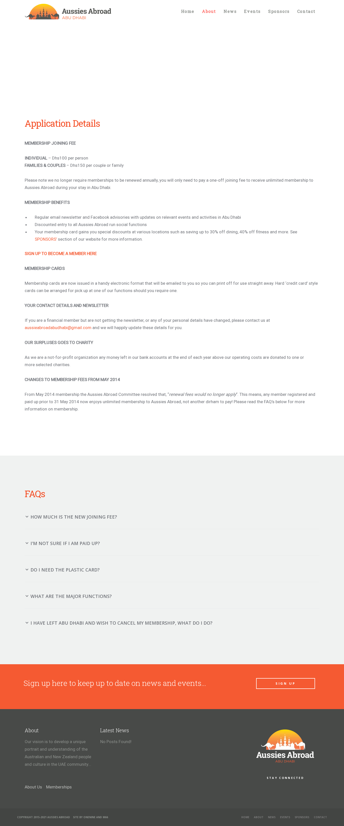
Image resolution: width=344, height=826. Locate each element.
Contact (320, 817)
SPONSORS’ (46, 239)
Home (245, 817)
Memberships (59, 786)
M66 (105, 817)
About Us (34, 786)
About (258, 817)
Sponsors (302, 817)
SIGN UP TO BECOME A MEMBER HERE (61, 253)
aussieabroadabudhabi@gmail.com (58, 327)
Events (285, 817)
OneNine (89, 817)
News (272, 817)
